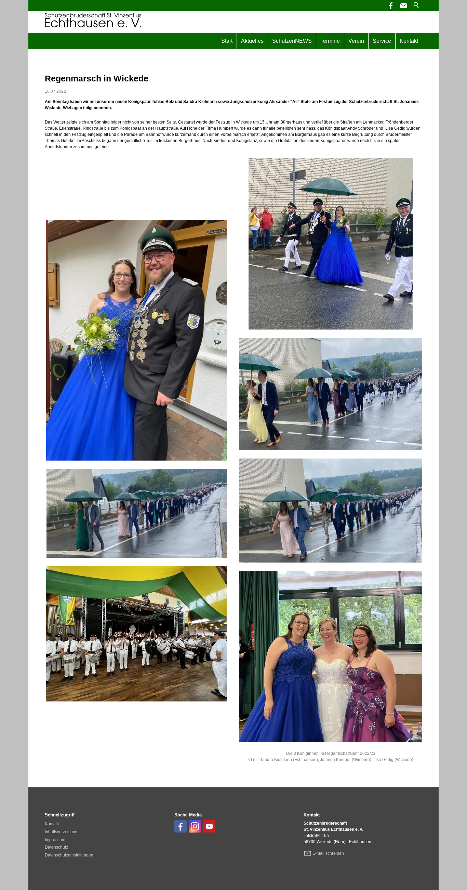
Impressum (55, 839)
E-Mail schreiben (328, 853)
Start (226, 41)
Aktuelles (252, 41)
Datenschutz (56, 847)
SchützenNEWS (292, 41)
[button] (403, 5)
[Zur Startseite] (93, 20)
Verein (356, 41)
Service (382, 41)
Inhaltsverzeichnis (61, 831)
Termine (330, 41)
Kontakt (409, 41)
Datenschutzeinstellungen (69, 855)
